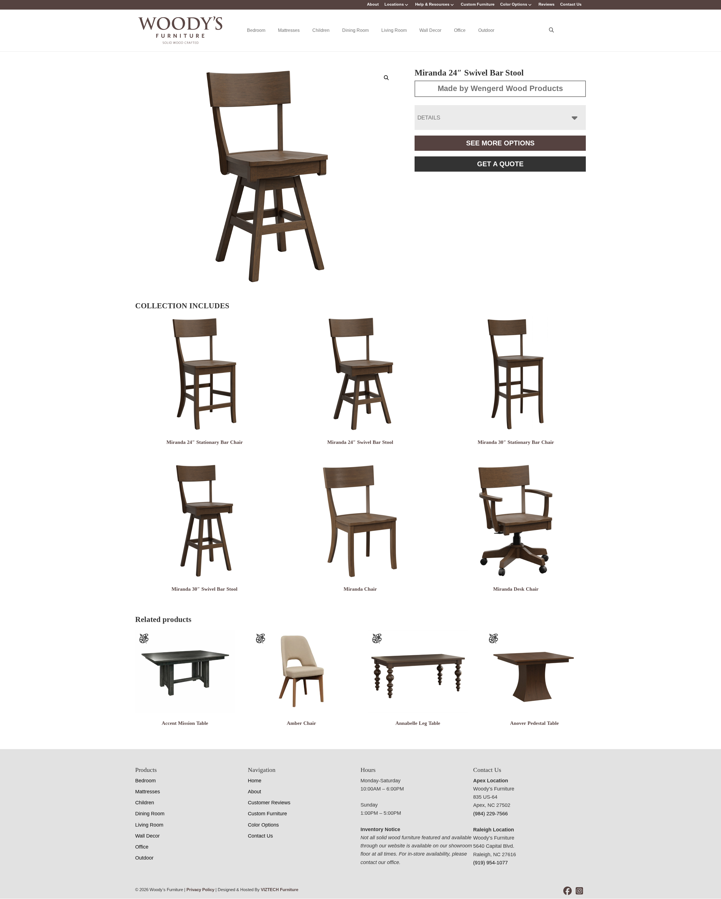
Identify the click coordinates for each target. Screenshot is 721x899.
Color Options (513, 4)
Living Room (394, 30)
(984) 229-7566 (490, 813)
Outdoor (486, 30)
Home (254, 780)
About (373, 4)
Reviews (546, 4)
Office (460, 30)
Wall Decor (430, 30)
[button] (386, 78)
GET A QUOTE (500, 164)
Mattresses (289, 30)
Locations (394, 4)
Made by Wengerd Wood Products (500, 88)
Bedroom (256, 30)
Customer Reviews (269, 802)
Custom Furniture (478, 4)
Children (321, 30)
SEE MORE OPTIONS (500, 143)
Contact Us (571, 4)
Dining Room (355, 30)
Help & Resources (432, 4)
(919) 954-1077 (490, 862)
